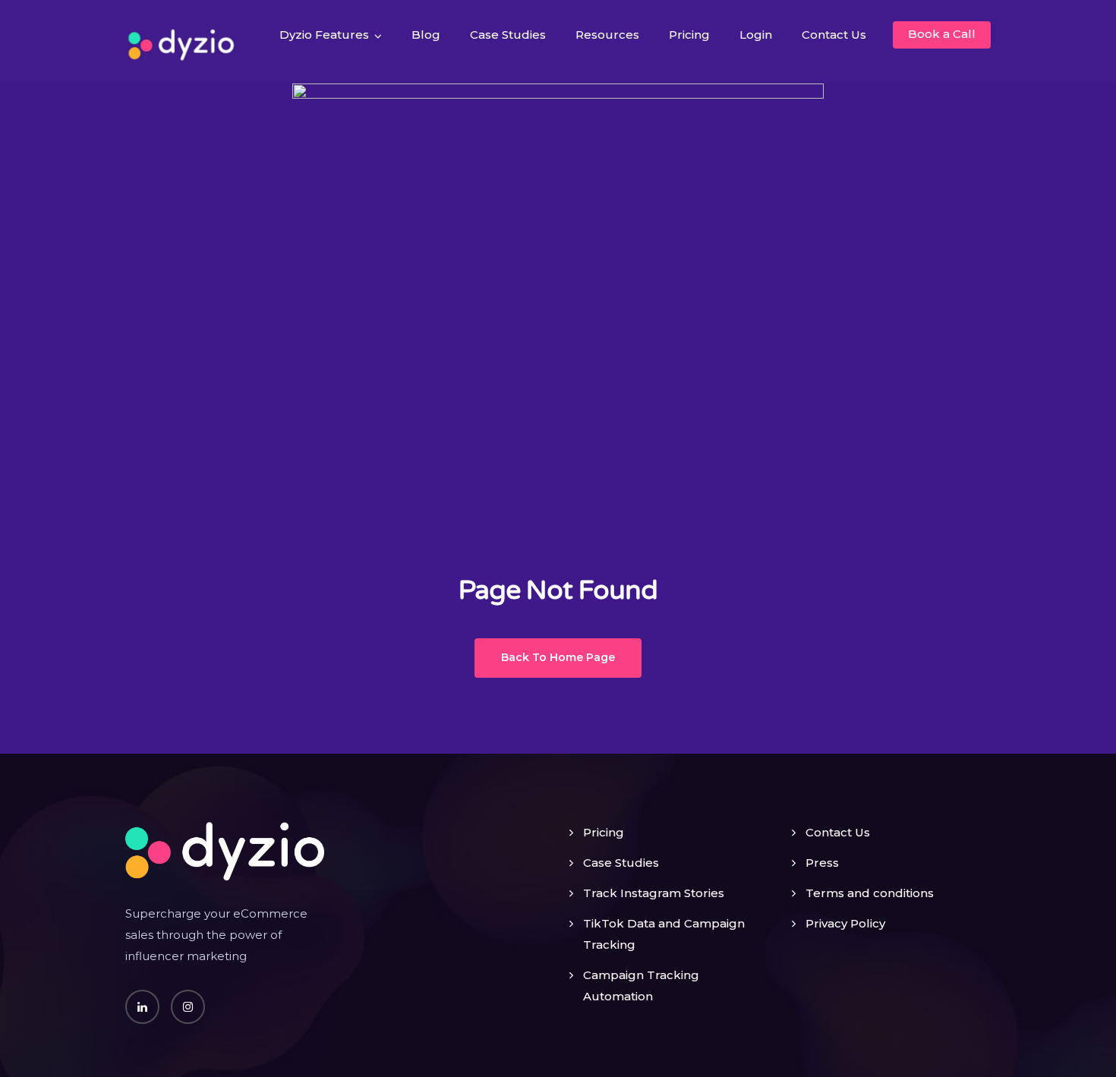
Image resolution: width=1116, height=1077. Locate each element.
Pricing (689, 34)
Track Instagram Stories (653, 893)
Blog (425, 34)
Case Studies (508, 34)
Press (822, 862)
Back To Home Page (558, 657)
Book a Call (942, 34)
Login (755, 34)
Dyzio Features (324, 34)
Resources (607, 34)
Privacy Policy (845, 923)
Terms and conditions (869, 893)
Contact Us (834, 34)
